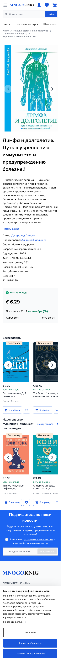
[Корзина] (54, 5)
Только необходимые (30, 643)
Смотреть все (45, 420)
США (24, 307)
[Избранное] (47, 5)
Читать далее (11, 225)
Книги (6, 24)
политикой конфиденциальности (30, 539)
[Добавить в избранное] (25, 406)
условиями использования (38, 535)
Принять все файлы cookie (30, 653)
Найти (51, 14)
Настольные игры (27, 24)
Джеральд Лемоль (23, 231)
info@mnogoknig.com (14, 584)
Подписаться (47, 547)
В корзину (14, 406)
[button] (52, 87)
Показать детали (13, 621)
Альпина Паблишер (34, 236)
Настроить (30, 632)
